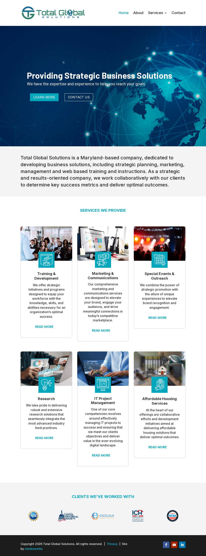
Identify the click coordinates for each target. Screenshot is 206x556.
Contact (178, 13)
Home (124, 13)
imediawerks (34, 548)
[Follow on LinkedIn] (182, 545)
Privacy (112, 544)
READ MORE (44, 326)
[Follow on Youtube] (174, 545)
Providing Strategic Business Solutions (99, 75)
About (138, 13)
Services (155, 13)
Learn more (44, 97)
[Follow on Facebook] (166, 545)
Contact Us (79, 97)
